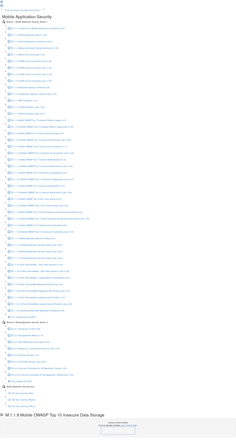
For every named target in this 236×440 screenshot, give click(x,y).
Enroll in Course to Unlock (118, 430)
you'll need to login (129, 425)
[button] (1, 2)
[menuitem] (1, 6)
